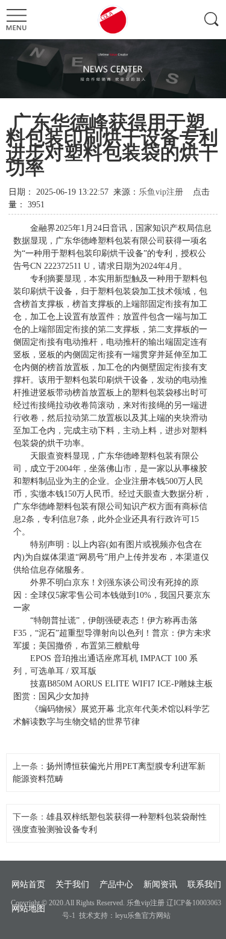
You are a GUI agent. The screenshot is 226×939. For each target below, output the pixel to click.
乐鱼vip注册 (161, 191)
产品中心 (116, 884)
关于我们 (72, 884)
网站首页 (28, 884)
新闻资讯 (160, 884)
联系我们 (204, 884)
